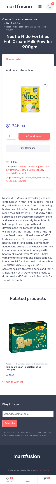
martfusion (18, 6)
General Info (13, 59)
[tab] (13, 59)
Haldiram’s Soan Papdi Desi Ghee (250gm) (23, 368)
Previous (4, 346)
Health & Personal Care (26, 19)
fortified (16, 177)
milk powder (43, 177)
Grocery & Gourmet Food (30, 170)
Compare (30, 148)
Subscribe (10, 423)
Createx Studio (42, 470)
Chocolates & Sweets (15, 364)
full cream (26, 177)
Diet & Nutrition (13, 23)
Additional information (19, 70)
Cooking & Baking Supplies (31, 166)
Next (51, 346)
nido (15, 181)
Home (8, 19)
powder (22, 181)
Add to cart (36, 136)
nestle (9, 181)
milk (34, 177)
